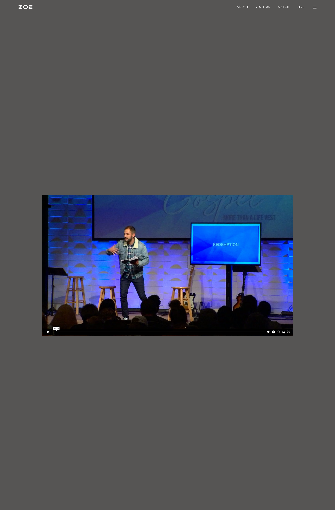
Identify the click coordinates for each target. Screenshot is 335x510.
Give (301, 7)
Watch (283, 7)
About (243, 7)
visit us (263, 7)
